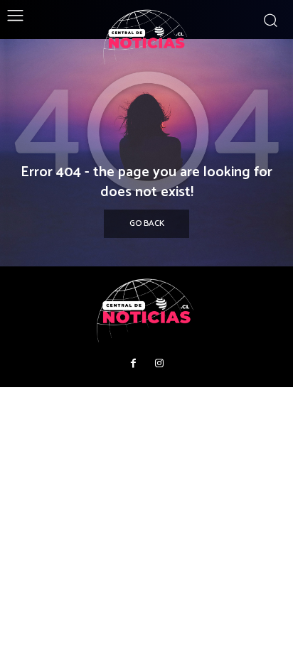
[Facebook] (133, 364)
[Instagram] (159, 364)
